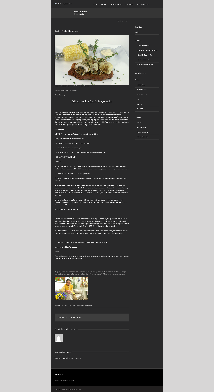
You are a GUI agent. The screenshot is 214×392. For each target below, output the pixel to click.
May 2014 (140, 109)
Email (125, 317)
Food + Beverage (77, 305)
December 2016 (142, 90)
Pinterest (119, 318)
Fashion (139, 122)
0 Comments (88, 305)
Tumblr (109, 317)
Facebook (89, 318)
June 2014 (140, 104)
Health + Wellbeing (142, 132)
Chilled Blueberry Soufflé (144, 55)
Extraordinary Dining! (143, 45)
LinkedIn (99, 317)
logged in (66, 358)
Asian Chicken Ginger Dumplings (147, 50)
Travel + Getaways (142, 137)
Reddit (104, 317)
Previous (120, 21)
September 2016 (142, 94)
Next (126, 21)
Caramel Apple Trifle (143, 60)
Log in (137, 32)
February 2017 (141, 85)
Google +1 (114, 318)
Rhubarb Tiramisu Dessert (145, 65)
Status (58, 305)
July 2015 (139, 99)
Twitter (94, 317)
